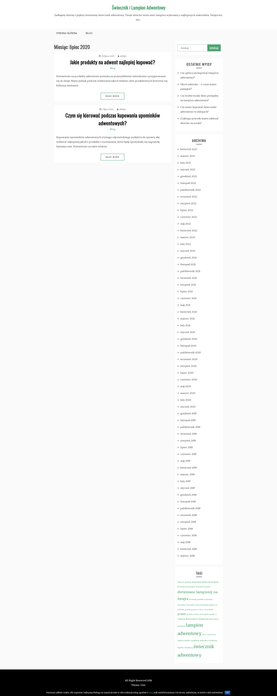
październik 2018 (190, 508)
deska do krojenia (184, 582)
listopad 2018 (188, 501)
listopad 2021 (188, 264)
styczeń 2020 (188, 406)
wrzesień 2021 (188, 277)
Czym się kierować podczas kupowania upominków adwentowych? (112, 119)
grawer (181, 614)
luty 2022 (185, 244)
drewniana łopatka (203, 587)
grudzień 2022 (188, 176)
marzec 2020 (187, 393)
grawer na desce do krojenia (198, 614)
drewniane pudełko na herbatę (201, 599)
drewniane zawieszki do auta (188, 605)
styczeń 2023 (187, 169)
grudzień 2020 (188, 338)
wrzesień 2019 (188, 433)
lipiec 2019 (186, 447)
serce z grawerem (209, 634)
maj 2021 (185, 305)
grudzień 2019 (188, 413)
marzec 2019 (187, 474)
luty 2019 (185, 481)
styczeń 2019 (187, 488)
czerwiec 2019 (188, 454)
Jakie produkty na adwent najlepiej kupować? (112, 62)
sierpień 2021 (188, 284)
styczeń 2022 (187, 250)
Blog (89, 33)
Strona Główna (66, 33)
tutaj (150, 692)
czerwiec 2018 (188, 535)
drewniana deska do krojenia (205, 582)
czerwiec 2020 (188, 379)
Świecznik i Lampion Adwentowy (138, 7)
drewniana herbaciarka (186, 587)
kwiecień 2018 (188, 549)
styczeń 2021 (187, 332)
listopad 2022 (188, 183)
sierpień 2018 (188, 521)
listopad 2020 (188, 345)
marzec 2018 (187, 555)
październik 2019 (190, 427)
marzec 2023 (187, 156)
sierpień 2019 (188, 440)
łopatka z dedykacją (185, 648)
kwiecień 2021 (188, 311)
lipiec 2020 (186, 372)
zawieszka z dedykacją (208, 641)
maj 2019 (185, 460)
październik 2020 (190, 352)
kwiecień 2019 (188, 467)
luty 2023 (185, 162)
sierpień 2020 (188, 366)
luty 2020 (185, 399)
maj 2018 (185, 542)
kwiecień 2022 (188, 230)
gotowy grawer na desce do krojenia (199, 610)
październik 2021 (190, 271)
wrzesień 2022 (188, 196)
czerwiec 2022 (188, 217)
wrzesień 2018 (188, 515)
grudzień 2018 (188, 494)
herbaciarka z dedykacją (197, 619)
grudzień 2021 (188, 257)
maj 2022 (185, 223)
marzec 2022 (187, 237)
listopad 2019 (188, 420)
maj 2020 (185, 386)
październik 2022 (190, 189)
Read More (113, 96)
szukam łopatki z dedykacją (188, 641)
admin (123, 56)
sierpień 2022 (188, 203)
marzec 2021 (187, 318)
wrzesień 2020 (189, 359)
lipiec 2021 (186, 291)
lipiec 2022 (186, 210)
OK (227, 693)
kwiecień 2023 (188, 149)
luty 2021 (185, 325)
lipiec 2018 (186, 528)
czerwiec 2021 (188, 298)
